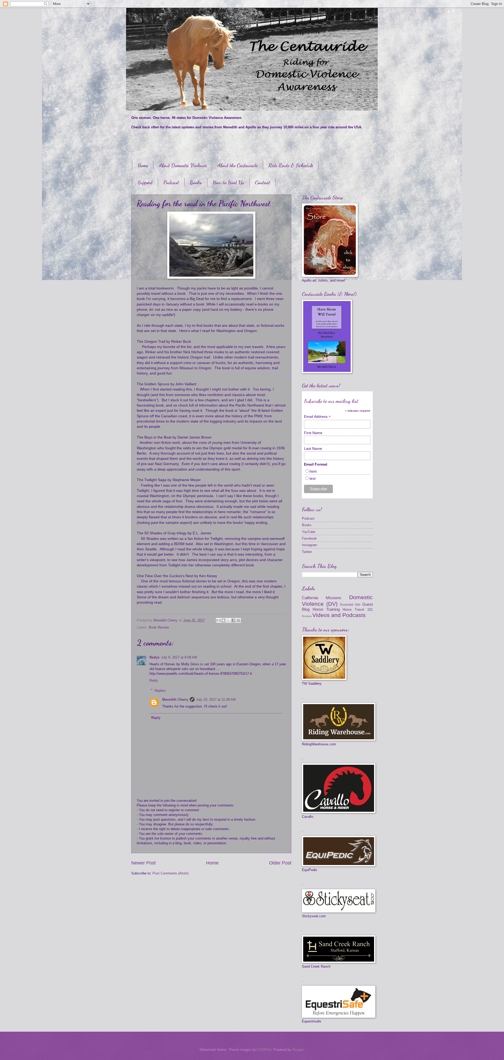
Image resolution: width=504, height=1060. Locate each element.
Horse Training (326, 609)
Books (196, 182)
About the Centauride (237, 165)
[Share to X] (228, 620)
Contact (262, 182)
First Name (313, 433)
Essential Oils (350, 604)
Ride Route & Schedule (290, 165)
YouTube (308, 532)
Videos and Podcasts (339, 615)
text (312, 478)
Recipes (307, 616)
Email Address (317, 416)
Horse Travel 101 (358, 609)
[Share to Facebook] (233, 620)
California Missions (321, 597)
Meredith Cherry (175, 700)
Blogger (298, 1050)
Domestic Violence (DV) (337, 600)
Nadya (154, 657)
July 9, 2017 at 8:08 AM (179, 657)
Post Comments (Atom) (170, 873)
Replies (160, 690)
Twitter (307, 552)
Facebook (309, 538)
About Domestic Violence (183, 165)
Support (145, 182)
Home (143, 165)
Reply (153, 680)
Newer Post (143, 863)
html (313, 471)
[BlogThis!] (223, 620)
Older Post (280, 863)
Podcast (171, 182)
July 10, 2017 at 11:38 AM (216, 700)
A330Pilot (264, 1050)
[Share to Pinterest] (238, 620)
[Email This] (218, 620)
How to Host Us (228, 182)
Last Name (313, 448)
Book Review (159, 627)
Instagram (309, 545)
